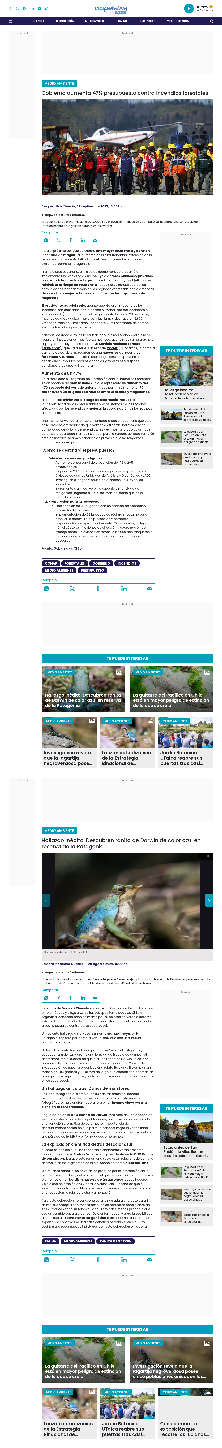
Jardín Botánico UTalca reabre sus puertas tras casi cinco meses (181, 758)
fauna (50, 1241)
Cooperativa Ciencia (58, 206)
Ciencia (38, 21)
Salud (122, 21)
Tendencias (146, 21)
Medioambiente (96, 21)
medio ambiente (59, 570)
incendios (127, 563)
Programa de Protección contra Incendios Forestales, (110, 379)
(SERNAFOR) (52, 348)
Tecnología (65, 21)
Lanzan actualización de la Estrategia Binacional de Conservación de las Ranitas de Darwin (126, 758)
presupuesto (92, 570)
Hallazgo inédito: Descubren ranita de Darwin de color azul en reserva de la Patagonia (185, 394)
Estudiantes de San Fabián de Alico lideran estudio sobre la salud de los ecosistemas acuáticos (197, 415)
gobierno (101, 563)
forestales (75, 563)
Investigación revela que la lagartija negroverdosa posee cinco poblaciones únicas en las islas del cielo (197, 459)
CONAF (112, 348)
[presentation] (46, 900)
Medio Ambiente (59, 83)
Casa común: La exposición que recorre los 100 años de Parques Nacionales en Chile (183, 1429)
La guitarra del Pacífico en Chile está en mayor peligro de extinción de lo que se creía (196, 437)
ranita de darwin (116, 1241)
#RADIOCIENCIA (177, 21)
